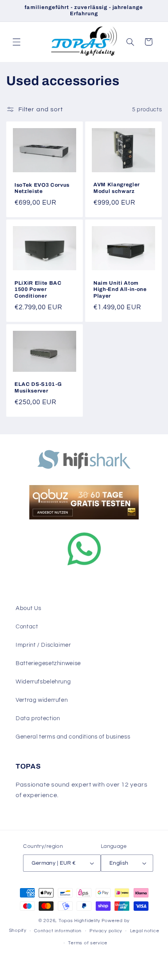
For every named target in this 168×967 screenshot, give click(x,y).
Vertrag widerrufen (42, 700)
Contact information (58, 931)
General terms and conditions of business (73, 737)
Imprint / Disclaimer (43, 645)
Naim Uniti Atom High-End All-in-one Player (120, 289)
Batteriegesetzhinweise (48, 663)
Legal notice (144, 931)
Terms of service (87, 943)
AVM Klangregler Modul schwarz (116, 188)
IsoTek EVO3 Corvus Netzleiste (42, 188)
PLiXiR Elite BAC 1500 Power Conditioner (38, 289)
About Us (28, 608)
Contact (27, 627)
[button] (16, 42)
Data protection (38, 718)
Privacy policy (105, 931)
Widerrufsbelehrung (43, 682)
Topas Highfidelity (79, 921)
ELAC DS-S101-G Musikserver (38, 387)
